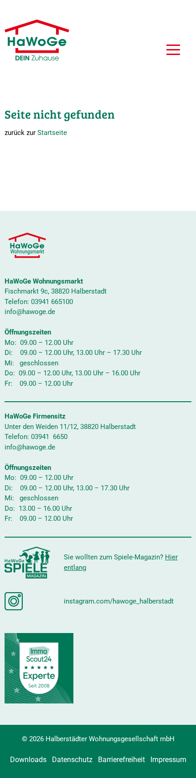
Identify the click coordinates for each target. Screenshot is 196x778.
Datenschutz (72, 759)
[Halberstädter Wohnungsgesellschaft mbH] (37, 40)
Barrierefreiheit (121, 759)
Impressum (168, 759)
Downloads (28, 759)
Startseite (52, 133)
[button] (173, 51)
